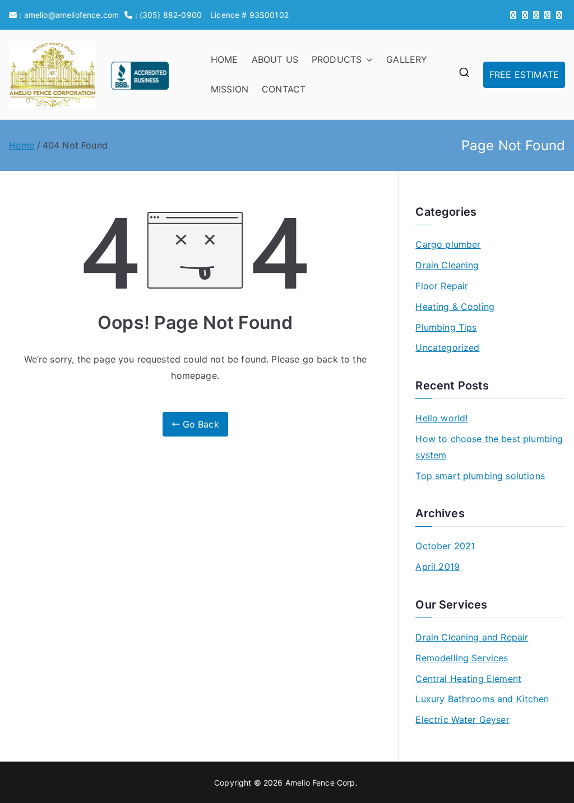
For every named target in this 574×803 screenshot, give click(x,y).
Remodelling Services (461, 657)
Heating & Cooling (454, 306)
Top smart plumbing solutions (479, 475)
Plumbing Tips (445, 327)
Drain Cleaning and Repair (471, 637)
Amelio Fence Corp (320, 782)
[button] (367, 60)
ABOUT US (275, 59)
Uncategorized (447, 347)
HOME (224, 59)
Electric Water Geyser (462, 719)
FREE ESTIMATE (524, 74)
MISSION (229, 89)
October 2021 (445, 545)
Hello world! (441, 418)
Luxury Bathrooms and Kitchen (481, 698)
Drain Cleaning (447, 265)
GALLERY (406, 59)
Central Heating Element (468, 678)
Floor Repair (441, 285)
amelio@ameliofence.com (71, 15)
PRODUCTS (337, 59)
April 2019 (437, 566)
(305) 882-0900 (171, 15)
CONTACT (283, 89)
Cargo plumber (447, 244)
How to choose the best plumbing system (489, 447)
